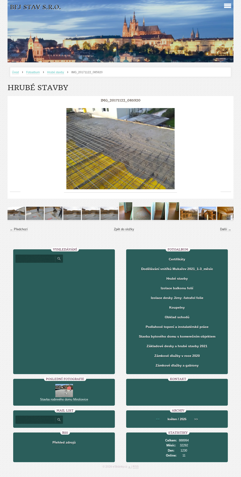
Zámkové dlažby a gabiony (177, 365)
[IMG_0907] (53, 219)
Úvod (15, 72)
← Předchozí (19, 229)
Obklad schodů (177, 317)
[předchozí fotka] (15, 149)
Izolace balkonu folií (177, 288)
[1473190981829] (158, 219)
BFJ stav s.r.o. (35, 7)
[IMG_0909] (91, 219)
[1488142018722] (226, 219)
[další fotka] (226, 149)
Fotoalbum (33, 72)
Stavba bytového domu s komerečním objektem (177, 336)
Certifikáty (177, 259)
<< (158, 419)
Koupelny (177, 307)
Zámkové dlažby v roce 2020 (177, 356)
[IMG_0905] (16, 219)
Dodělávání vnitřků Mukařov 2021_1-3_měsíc (177, 269)
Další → (225, 229)
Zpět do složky (124, 229)
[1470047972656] (125, 219)
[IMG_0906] (35, 219)
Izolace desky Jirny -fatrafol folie (177, 298)
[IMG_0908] (72, 219)
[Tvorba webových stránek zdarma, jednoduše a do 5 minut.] (129, 467)
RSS (136, 466)
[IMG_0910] (109, 219)
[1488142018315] (189, 219)
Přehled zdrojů (64, 442)
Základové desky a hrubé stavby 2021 (177, 346)
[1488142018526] (207, 219)
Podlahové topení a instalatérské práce (177, 327)
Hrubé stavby (55, 72)
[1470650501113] (142, 219)
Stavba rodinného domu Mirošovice (64, 399)
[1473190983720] (172, 219)
